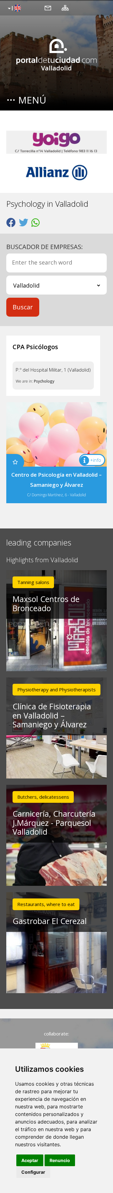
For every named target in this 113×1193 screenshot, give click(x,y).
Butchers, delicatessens (43, 797)
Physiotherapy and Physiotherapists (56, 689)
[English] (13, 8)
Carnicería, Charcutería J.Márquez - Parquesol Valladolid (54, 822)
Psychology (44, 381)
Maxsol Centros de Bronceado (46, 603)
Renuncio (60, 1160)
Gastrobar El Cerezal (50, 921)
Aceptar (29, 1160)
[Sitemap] (65, 7)
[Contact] (48, 7)
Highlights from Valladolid (42, 560)
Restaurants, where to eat (46, 904)
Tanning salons (33, 582)
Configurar (33, 1172)
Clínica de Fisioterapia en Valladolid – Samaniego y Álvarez (52, 715)
